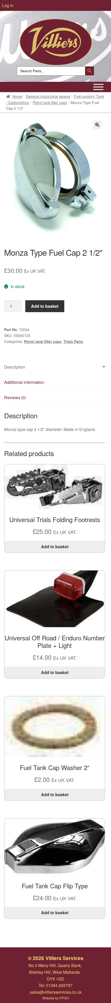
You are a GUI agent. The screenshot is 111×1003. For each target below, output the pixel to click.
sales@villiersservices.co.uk (56, 992)
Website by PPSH (55, 997)
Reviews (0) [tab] (15, 397)
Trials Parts (73, 341)
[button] (97, 125)
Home (17, 96)
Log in (7, 5)
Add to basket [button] (54, 547)
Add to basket (44, 306)
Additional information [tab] (24, 382)
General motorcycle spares (48, 96)
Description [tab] (14, 367)
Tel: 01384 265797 (55, 985)
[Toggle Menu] (98, 87)
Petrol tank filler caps (50, 102)
